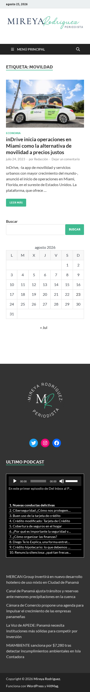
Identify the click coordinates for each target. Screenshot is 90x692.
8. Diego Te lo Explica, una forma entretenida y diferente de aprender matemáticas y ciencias (40, 542)
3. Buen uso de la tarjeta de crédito (34, 516)
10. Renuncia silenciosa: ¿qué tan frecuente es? (40, 552)
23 (78, 294)
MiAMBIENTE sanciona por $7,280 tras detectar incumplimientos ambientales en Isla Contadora (43, 651)
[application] (45, 481)
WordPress (35, 686)
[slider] (72, 480)
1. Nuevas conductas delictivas (32, 505)
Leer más (14, 201)
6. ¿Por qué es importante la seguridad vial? (40, 531)
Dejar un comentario (66, 159)
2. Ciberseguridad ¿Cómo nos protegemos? (40, 510)
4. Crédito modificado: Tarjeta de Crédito (39, 521)
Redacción (41, 159)
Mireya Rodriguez (47, 679)
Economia (13, 133)
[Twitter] (33, 443)
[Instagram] (45, 443)
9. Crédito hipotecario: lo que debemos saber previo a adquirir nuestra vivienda (40, 547)
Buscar (12, 221)
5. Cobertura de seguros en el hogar (35, 526)
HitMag (52, 686)
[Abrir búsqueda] (78, 49)
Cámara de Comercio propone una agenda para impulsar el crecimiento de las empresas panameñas (45, 611)
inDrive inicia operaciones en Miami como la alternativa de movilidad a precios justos (39, 145)
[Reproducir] (14, 481)
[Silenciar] (61, 481)
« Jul (43, 327)
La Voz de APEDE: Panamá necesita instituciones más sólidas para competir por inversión (42, 631)
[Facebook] (56, 443)
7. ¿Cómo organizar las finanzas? (33, 537)
